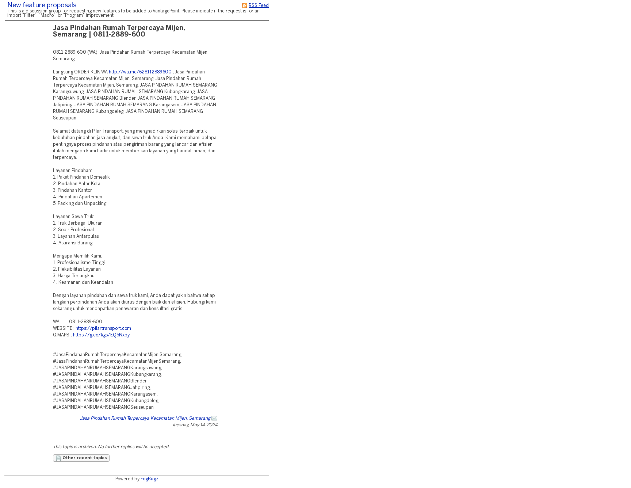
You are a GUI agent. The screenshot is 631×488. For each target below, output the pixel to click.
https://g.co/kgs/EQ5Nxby (101, 335)
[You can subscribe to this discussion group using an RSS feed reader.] (245, 6)
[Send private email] (214, 418)
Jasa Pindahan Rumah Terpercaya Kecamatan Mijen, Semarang (145, 418)
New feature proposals (41, 6)
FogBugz (149, 479)
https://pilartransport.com (103, 329)
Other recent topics (84, 458)
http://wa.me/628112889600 (140, 72)
